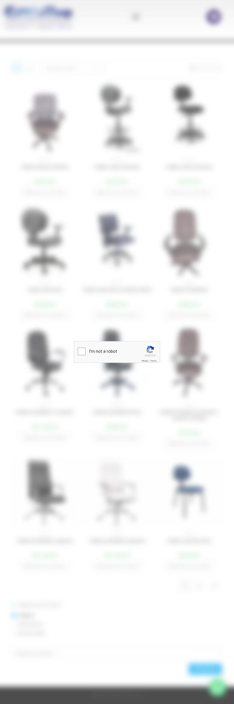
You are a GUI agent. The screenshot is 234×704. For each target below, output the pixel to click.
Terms (153, 361)
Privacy (145, 361)
